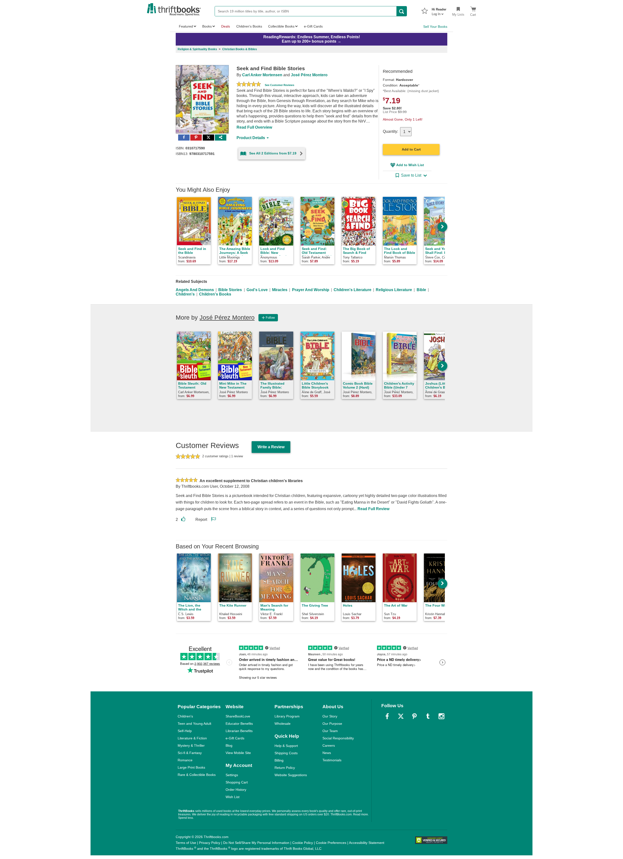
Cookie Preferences (331, 843)
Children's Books (215, 294)
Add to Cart (411, 149)
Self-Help (185, 731)
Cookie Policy (302, 843)
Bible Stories (230, 290)
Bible (421, 290)
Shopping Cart (237, 782)
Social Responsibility (338, 738)
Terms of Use (186, 843)
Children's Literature (352, 290)
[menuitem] (439, 10)
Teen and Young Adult (194, 723)
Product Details (251, 138)
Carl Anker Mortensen (262, 75)
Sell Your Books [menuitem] (435, 27)
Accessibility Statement (366, 843)
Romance (185, 760)
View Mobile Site (238, 753)
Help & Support (286, 746)
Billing (279, 760)
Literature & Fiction (192, 738)
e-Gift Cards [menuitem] (313, 26)
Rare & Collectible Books (197, 775)
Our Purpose (332, 723)
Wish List (232, 797)
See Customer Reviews (279, 85)
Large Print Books (191, 767)
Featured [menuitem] (186, 26)
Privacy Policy (209, 843)
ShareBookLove (238, 716)
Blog (229, 745)
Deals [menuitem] (225, 26)
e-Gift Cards (235, 738)
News (326, 753)
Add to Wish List (410, 165)
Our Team (330, 731)
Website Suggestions (291, 775)
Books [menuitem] (207, 26)
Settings (232, 775)
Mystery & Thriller (191, 745)
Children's (185, 294)
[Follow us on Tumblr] (428, 716)
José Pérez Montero (309, 75)
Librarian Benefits (239, 731)
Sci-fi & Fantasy (190, 753)
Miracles (279, 290)
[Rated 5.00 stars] (249, 85)
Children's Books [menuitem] (249, 26)
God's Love (257, 290)
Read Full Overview (254, 127)
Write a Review (270, 447)
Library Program (287, 716)
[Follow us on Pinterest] (414, 716)
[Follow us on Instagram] (441, 716)
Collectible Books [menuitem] (281, 26)
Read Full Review (373, 509)
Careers (328, 745)
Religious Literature (394, 290)
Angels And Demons (195, 290)
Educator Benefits (239, 723)
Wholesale (283, 723)
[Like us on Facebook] (387, 716)
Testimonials (331, 760)
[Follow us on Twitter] (401, 716)
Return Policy (285, 768)
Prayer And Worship (310, 290)
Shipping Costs (286, 753)
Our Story (329, 716)
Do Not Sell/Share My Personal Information (256, 843)
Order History (236, 790)
